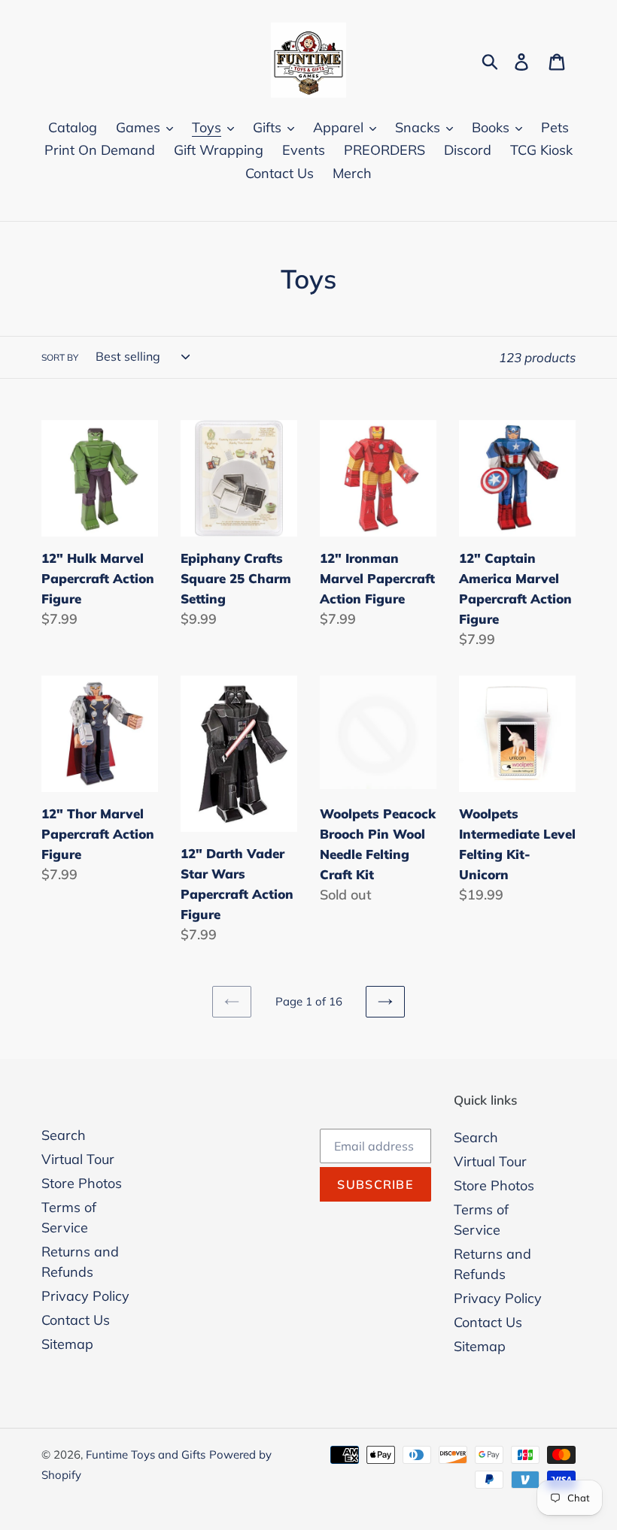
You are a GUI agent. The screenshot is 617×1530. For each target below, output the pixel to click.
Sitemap (67, 1344)
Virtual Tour (77, 1159)
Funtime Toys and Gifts (145, 1454)
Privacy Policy (85, 1296)
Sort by (59, 357)
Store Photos (81, 1183)
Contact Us (75, 1320)
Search (63, 1135)
